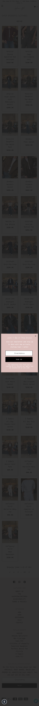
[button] (4, 701)
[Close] (35, 336)
